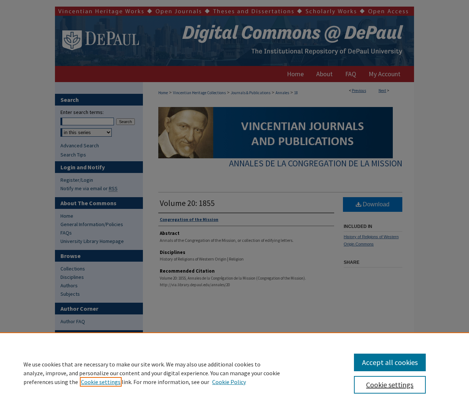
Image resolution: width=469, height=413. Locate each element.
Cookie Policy (229, 382)
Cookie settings (101, 382)
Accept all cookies (390, 362)
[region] (234, 372)
